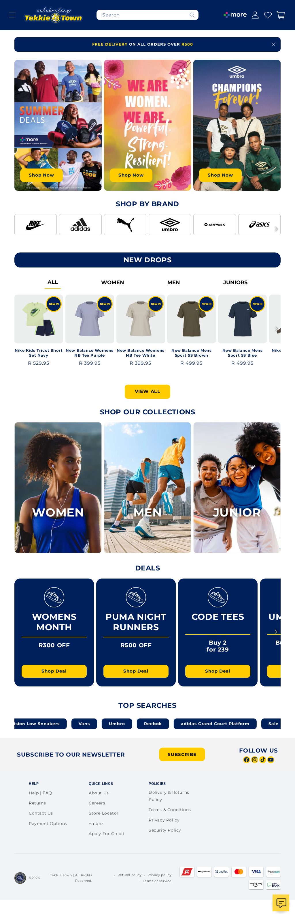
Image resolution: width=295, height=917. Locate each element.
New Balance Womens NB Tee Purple (90, 353)
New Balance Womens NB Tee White (140, 353)
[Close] (273, 44)
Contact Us (41, 813)
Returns (37, 803)
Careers (97, 803)
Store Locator (104, 813)
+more (96, 823)
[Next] (276, 229)
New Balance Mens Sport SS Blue (242, 353)
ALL (53, 282)
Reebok (122, 723)
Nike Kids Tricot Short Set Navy (39, 353)
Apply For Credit (107, 833)
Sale (243, 723)
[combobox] (147, 15)
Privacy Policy (164, 820)
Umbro (86, 723)
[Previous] (19, 229)
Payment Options (48, 823)
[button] (12, 15)
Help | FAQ (40, 793)
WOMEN (112, 282)
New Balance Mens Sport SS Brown (191, 353)
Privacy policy (160, 875)
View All (147, 391)
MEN (173, 282)
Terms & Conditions (170, 809)
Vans (53, 723)
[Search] (192, 15)
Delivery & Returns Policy (169, 796)
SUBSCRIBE (182, 754)
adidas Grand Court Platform (184, 723)
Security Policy (165, 830)
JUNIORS (235, 282)
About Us (99, 793)
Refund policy (130, 875)
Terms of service (157, 881)
